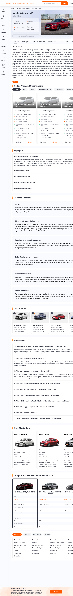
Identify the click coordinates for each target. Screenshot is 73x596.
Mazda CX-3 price (19, 540)
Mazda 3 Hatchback (38, 545)
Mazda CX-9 (35, 542)
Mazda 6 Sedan (36, 8)
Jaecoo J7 (17, 550)
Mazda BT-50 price (19, 542)
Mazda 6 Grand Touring (57, 542)
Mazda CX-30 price (37, 548)
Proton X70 (17, 556)
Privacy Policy (38, 593)
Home (12, 8)
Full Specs (18, 142)
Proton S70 (53, 550)
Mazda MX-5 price (19, 548)
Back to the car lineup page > (26, 36)
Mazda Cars (26, 8)
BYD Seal (53, 553)
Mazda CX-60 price (55, 548)
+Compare (30, 142)
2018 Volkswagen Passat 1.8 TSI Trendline (50, 493)
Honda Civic (35, 550)
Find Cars (18, 8)
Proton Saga (35, 553)
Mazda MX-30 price (55, 545)
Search (64, 3)
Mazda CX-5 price (37, 540)
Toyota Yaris (17, 553)
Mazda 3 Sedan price (20, 545)
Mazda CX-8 (53, 540)
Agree (56, 591)
